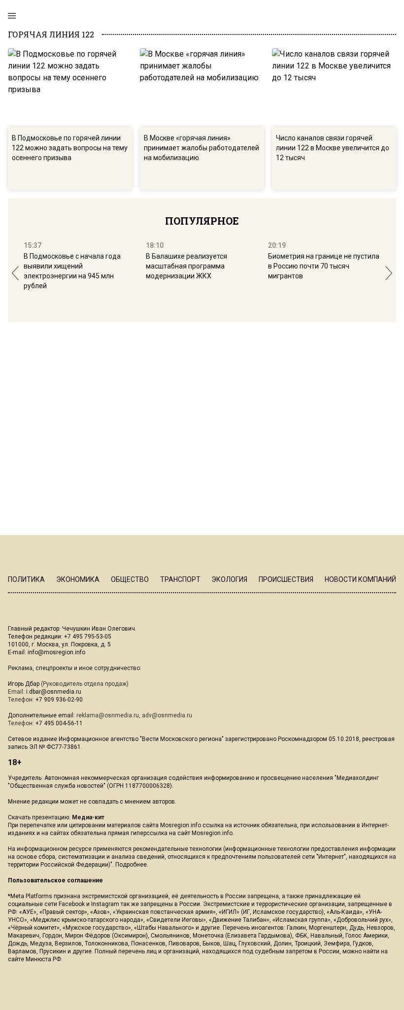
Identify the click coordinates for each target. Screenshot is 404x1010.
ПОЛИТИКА (26, 579)
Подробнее (131, 864)
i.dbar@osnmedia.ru (53, 691)
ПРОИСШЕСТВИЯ (286, 579)
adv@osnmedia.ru (167, 715)
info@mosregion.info (56, 652)
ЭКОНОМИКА (78, 579)
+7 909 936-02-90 (59, 699)
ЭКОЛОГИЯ (229, 579)
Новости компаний (360, 579)
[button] (15, 273)
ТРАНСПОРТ (180, 579)
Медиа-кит (88, 817)
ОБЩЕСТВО (130, 579)
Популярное (202, 220)
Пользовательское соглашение (55, 880)
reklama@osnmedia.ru (107, 715)
